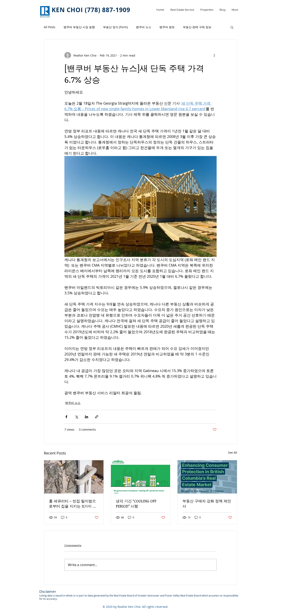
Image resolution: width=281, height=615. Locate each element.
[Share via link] (97, 417)
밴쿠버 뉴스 (143, 27)
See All (232, 452)
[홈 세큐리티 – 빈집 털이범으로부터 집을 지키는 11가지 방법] (73, 477)
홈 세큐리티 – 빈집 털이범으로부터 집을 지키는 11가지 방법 (72, 503)
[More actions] (214, 55)
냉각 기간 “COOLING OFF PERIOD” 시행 (136, 503)
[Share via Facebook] (66, 417)
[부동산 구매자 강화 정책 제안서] (207, 477)
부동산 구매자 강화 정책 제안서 (206, 503)
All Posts (49, 27)
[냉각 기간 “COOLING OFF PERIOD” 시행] (140, 477)
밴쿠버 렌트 (167, 27)
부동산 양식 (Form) (115, 27)
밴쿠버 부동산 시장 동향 (79, 27)
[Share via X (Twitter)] (76, 417)
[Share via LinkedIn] (86, 417)
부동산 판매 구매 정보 (197, 27)
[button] (232, 27)
